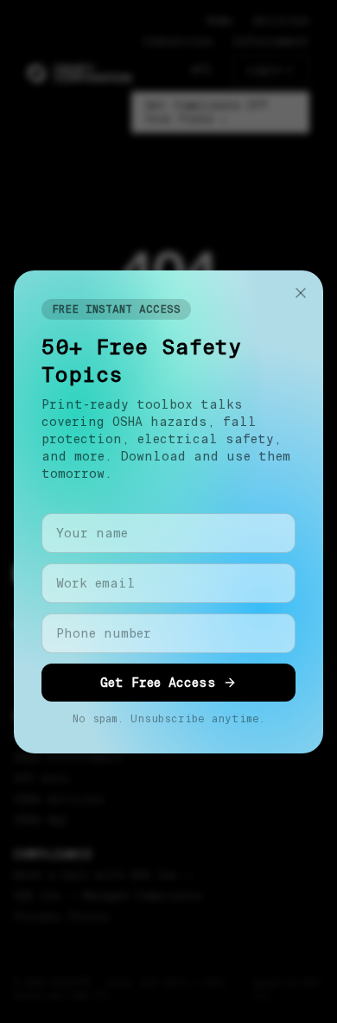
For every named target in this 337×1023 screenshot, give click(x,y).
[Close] (300, 293)
